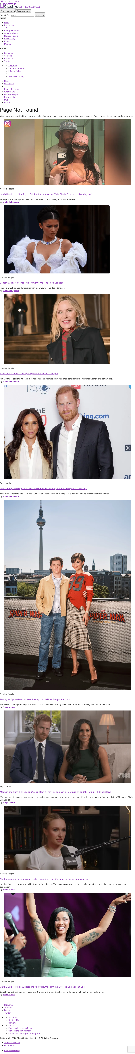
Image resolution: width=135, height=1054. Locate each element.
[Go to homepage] (10, 1000)
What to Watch (11, 33)
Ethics (11, 1025)
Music (6, 41)
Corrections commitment (19, 1031)
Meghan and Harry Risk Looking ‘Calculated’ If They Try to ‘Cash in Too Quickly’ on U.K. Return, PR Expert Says (56, 792)
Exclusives (9, 25)
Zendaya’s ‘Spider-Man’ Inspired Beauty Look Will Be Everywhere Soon (35, 699)
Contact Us (13, 1020)
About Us (12, 66)
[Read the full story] (67, 184)
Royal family (9, 38)
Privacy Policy (14, 71)
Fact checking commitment (20, 1028)
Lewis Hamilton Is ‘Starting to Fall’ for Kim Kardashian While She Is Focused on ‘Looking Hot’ (46, 194)
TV (5, 28)
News (6, 22)
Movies (7, 44)
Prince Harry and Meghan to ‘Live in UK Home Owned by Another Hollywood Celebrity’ (43, 488)
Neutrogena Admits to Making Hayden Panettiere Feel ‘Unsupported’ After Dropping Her (44, 879)
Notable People (11, 36)
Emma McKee (9, 707)
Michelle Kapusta (11, 202)
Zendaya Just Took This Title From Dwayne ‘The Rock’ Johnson (31, 283)
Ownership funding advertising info (24, 1033)
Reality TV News (11, 30)
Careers (12, 1023)
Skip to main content (9, 1)
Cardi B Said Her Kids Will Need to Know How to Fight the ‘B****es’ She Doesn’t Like (42, 987)
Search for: (5, 15)
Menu (3, 18)
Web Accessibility (16, 76)
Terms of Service (16, 68)
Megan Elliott (9, 802)
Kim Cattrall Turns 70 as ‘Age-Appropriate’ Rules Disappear (29, 373)
